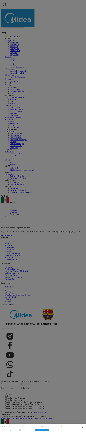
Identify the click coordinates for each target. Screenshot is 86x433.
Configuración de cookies (13, 430)
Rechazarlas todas (27, 430)
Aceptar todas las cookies (42, 430)
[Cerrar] (82, 427)
